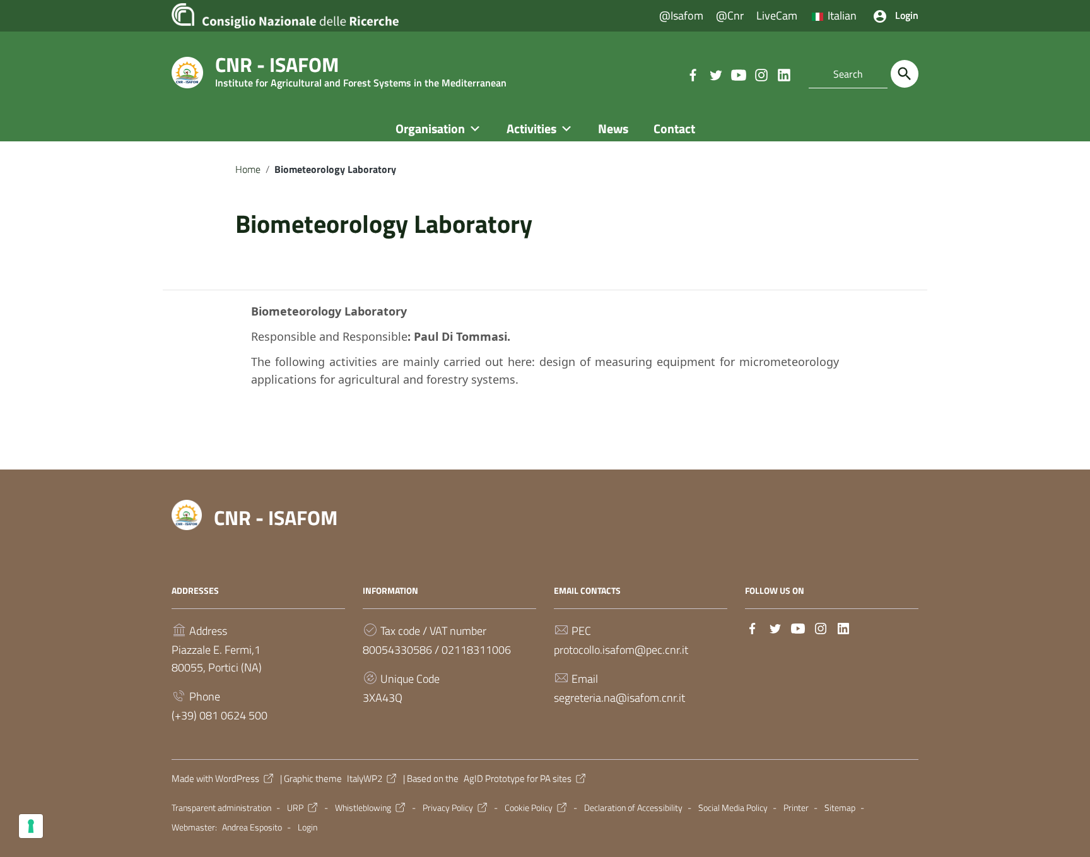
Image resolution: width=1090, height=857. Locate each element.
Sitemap (839, 807)
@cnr (730, 15)
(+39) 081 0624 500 (219, 715)
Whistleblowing (363, 807)
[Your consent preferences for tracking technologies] (31, 826)
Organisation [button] (430, 128)
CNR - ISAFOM (275, 517)
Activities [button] (531, 128)
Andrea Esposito (252, 827)
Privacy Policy (448, 807)
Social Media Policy (733, 807)
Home (248, 169)
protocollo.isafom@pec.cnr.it (621, 649)
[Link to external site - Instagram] (760, 73)
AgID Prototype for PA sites (517, 778)
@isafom (681, 15)
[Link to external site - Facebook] (692, 73)
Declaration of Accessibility (633, 807)
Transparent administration (221, 807)
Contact (674, 128)
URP (295, 807)
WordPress (237, 778)
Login (307, 827)
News (613, 128)
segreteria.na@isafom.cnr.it (619, 697)
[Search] (904, 74)
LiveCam (776, 15)
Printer (796, 807)
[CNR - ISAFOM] (187, 71)
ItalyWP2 (364, 778)
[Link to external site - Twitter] (715, 73)
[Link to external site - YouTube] (738, 73)
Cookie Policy (529, 807)
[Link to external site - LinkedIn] (783, 73)
